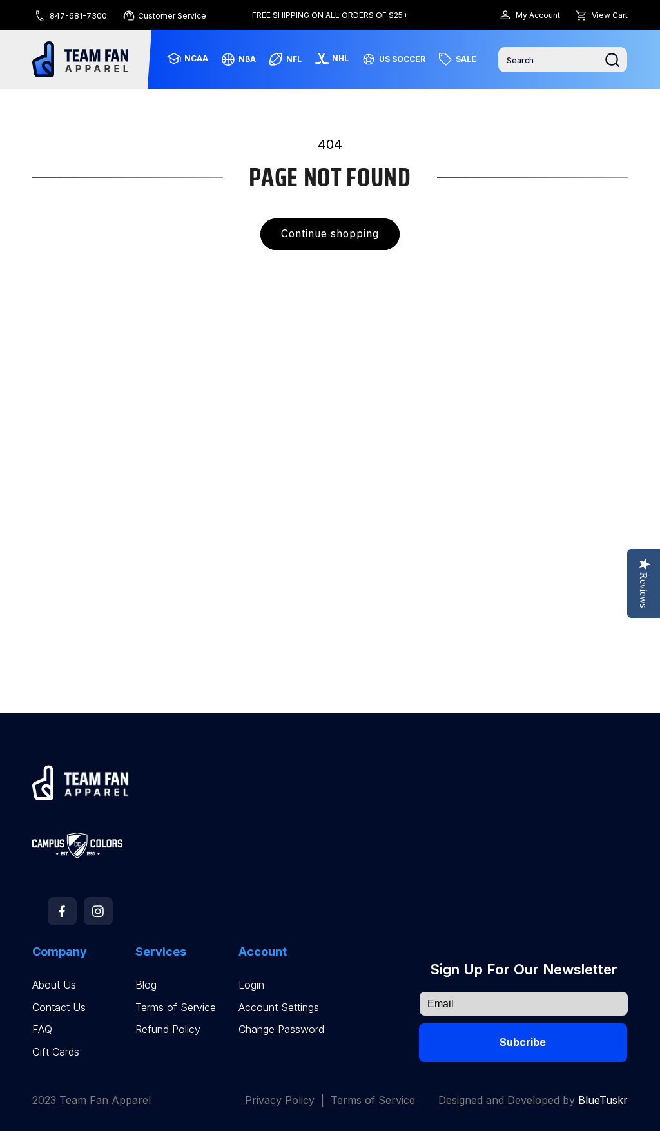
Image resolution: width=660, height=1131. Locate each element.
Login (251, 985)
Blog (146, 985)
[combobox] (562, 59)
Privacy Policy (280, 1100)
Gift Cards (55, 1052)
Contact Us (59, 1007)
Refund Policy (167, 1029)
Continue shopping (330, 233)
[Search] (612, 60)
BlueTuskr (603, 1100)
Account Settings (278, 1007)
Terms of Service (175, 1007)
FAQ (42, 1029)
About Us (54, 985)
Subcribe (523, 1042)
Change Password (281, 1029)
